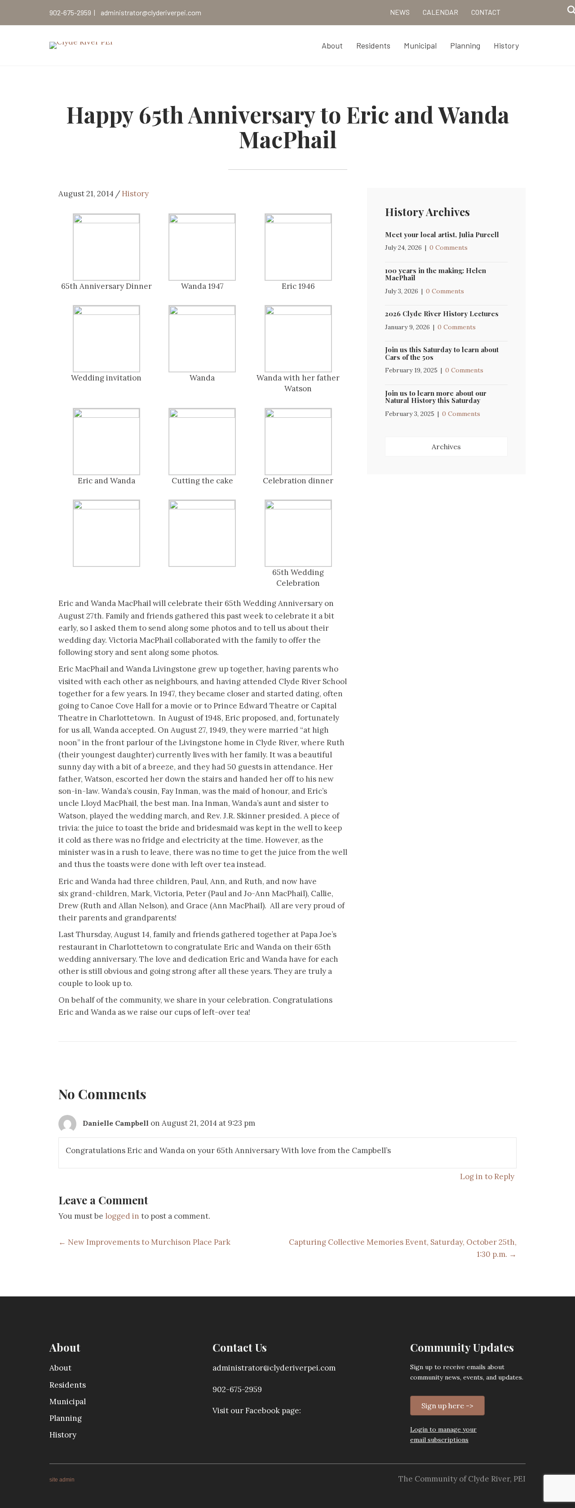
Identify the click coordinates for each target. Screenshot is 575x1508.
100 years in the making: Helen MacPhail (435, 274)
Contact (485, 12)
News (400, 12)
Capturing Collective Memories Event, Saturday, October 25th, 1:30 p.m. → (403, 1248)
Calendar (440, 12)
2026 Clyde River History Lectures (442, 313)
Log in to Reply (487, 1176)
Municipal (67, 1401)
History (135, 194)
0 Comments (448, 247)
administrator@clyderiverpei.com (151, 12)
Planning (65, 1418)
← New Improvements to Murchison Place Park (144, 1242)
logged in (122, 1216)
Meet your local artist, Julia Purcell (442, 234)
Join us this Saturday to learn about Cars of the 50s (442, 353)
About (60, 1368)
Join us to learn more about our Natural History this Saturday (436, 397)
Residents (67, 1385)
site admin (62, 1480)
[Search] (569, 10)
